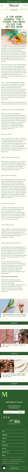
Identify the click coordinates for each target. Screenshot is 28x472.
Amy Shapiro (7, 120)
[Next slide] (26, 1)
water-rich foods (14, 94)
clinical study (13, 183)
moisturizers (16, 46)
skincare (6, 9)
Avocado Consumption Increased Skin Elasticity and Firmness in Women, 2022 (12, 281)
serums (11, 46)
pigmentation (8, 250)
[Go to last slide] (2, 1)
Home (2, 9)
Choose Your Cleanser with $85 (14, 1)
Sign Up (21, 412)
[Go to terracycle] (17, 421)
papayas (11, 140)
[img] (14, 5)
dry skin (9, 64)
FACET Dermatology (6, 69)
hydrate (3, 86)
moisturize (4, 89)
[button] (26, 6)
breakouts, (17, 76)
